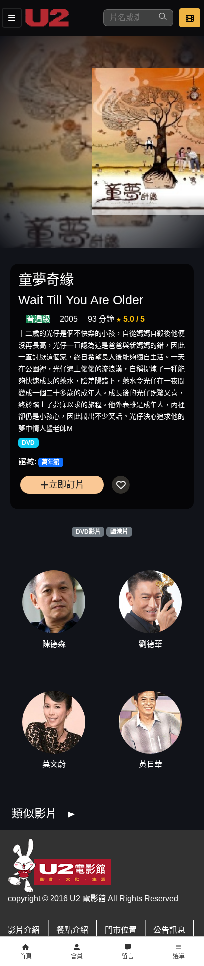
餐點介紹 (72, 930)
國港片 (119, 531)
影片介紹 (24, 930)
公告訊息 (169, 930)
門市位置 (121, 930)
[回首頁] (47, 17)
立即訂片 (66, 484)
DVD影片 (88, 531)
